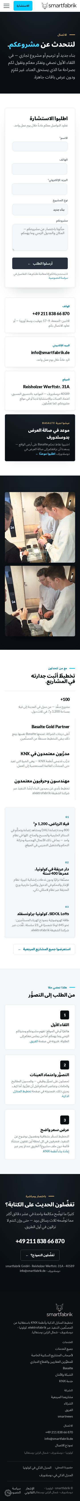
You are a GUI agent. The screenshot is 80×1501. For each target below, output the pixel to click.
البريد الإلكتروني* (58, 180)
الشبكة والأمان (64, 1374)
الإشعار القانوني (29, 1490)
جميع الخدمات (64, 1348)
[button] (8, 1493)
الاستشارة (23, 5)
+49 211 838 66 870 (51, 313)
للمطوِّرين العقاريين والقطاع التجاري (51, 1361)
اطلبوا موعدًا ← (45, 453)
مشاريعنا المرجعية (62, 1397)
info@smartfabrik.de (50, 352)
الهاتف (64, 159)
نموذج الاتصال (64, 1445)
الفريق (34, 1041)
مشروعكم (62, 220)
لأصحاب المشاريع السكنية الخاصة (52, 1355)
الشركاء (68, 1403)
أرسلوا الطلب (40, 263)
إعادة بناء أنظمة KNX (56, 1151)
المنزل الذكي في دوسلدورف (56, 1475)
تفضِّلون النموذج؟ (40, 1255)
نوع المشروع (60, 200)
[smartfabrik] (59, 5)
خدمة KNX (66, 1381)
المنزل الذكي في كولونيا (37, 1467)
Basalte (68, 1368)
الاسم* (64, 138)
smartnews (65, 1416)
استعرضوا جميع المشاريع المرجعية (44, 949)
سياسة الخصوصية (58, 277)
